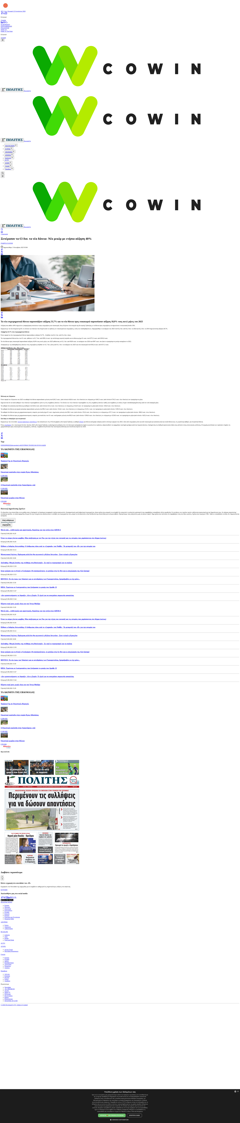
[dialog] (120, 1106)
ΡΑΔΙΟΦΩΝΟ (5, 24)
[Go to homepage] (12, 90)
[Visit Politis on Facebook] (2, 898)
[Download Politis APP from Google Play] (9, 900)
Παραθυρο (8, 169)
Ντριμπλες (7, 966)
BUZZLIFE (8, 158)
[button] (120, 1120)
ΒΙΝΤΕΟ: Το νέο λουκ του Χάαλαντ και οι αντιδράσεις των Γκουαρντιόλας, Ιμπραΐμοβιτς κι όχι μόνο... (40, 579)
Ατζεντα (6, 974)
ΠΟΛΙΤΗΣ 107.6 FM (10, 1001)
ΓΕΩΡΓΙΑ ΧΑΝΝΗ (7, 243)
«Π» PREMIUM (9, 989)
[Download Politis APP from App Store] (3, 900)
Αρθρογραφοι (8, 928)
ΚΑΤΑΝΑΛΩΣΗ (40, 445)
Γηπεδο (7, 166)
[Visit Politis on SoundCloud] (13, 898)
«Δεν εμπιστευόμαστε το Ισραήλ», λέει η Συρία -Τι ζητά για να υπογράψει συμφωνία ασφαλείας (37, 595)
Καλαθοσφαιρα (9, 963)
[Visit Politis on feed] (15, 898)
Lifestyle (7, 935)
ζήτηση (81, 422)
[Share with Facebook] (2, 249)
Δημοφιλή (6, 525)
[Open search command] (2, 173)
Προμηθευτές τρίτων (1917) (118, 1102)
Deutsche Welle (9, 919)
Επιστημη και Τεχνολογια (12, 917)
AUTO (6, 160)
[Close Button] (2, 877)
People (6, 938)
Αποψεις (7, 968)
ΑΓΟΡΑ (7, 163)
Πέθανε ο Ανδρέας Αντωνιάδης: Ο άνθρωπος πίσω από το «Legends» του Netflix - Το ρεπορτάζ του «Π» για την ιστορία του (48, 546)
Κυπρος (6, 905)
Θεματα (6, 977)
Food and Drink (9, 940)
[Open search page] (2, 230)
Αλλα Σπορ (7, 964)
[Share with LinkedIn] (2, 254)
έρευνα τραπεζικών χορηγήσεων (27, 422)
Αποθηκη (7, 981)
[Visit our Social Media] (2, 14)
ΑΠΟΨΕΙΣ (8, 155)
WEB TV (4, 29)
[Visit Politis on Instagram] (6, 898)
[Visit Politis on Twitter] (4, 898)
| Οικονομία (4, 234)
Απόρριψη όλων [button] (134, 1115)
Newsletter (7, 987)
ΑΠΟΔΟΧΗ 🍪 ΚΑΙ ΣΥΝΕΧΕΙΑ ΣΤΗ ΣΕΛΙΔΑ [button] (111, 1115)
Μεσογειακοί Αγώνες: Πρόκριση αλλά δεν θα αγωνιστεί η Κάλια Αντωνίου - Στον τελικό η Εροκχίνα (39, 554)
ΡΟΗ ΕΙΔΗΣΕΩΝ (6, 26)
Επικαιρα (7, 976)
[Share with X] (2, 252)
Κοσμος (6, 915)
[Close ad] (2, 879)
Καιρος (6, 997)
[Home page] (2, 232)
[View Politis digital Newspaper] (120, 812)
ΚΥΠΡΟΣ (7, 149)
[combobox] (235, 1091)
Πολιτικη (7, 907)
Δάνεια (13, 445)
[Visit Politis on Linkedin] (9, 898)
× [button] (238, 1091)
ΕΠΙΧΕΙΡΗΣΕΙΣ (6, 445)
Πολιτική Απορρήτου (137, 1111)
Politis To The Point (7, 31)
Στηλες (6, 925)
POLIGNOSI (5, 28)
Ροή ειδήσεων (8, 520)
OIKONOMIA (8, 152)
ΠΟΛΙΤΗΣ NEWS (10, 146)
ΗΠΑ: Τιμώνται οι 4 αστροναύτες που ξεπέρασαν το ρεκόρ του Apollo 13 (29, 587)
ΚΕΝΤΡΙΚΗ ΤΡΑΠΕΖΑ (27, 445)
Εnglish (3, 20)
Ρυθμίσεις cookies (126, 1111)
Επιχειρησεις (8, 910)
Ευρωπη (6, 914)
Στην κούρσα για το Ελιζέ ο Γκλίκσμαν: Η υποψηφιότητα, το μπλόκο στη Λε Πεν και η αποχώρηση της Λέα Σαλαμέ (45, 571)
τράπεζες (17, 445)
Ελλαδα (6, 912)
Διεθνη (6, 961)
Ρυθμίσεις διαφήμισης (123, 1109)
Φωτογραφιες (8, 996)
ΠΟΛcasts (7, 994)
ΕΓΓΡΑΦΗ (4, 890)
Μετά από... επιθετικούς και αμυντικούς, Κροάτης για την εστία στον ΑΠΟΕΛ (31, 530)
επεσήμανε (8, 425)
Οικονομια (7, 909)
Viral (5, 936)
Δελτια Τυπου (8, 949)
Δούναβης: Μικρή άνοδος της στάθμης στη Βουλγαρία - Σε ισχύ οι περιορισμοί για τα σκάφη (36, 563)
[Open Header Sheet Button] (2, 40)
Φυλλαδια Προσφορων (11, 951)
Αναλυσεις (7, 927)
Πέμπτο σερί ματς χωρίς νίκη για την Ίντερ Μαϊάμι (20, 604)
